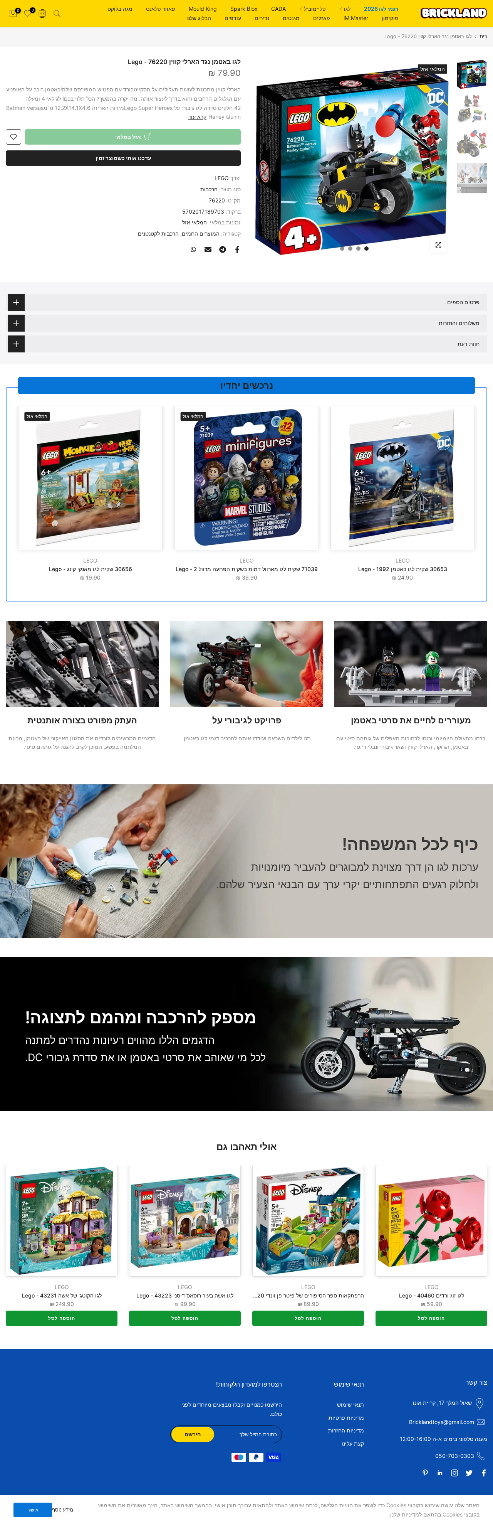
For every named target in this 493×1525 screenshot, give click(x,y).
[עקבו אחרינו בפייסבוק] (483, 1473)
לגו (347, 8)
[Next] (21, 1220)
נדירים (262, 18)
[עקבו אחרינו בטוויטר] (469, 1473)
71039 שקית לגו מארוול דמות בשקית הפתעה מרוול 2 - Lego (247, 569)
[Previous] (471, 1220)
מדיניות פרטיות (346, 1417)
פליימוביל (315, 8)
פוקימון (390, 18)
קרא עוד (197, 116)
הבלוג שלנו (198, 18)
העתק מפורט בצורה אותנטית (82, 720)
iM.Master (356, 18)
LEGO (222, 178)
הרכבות (209, 189)
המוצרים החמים (201, 233)
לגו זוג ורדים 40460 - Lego (431, 1295)
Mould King (203, 8)
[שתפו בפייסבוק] (237, 249)
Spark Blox (244, 8)
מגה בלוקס (119, 8)
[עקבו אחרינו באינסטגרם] (454, 1473)
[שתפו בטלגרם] (222, 249)
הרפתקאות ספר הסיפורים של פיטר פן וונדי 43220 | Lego (296, 1295)
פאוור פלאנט (160, 8)
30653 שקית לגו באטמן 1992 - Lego (402, 569)
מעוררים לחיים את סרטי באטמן (411, 720)
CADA (278, 8)
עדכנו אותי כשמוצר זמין (123, 158)
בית (483, 36)
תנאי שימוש (350, 1404)
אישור (33, 1510)
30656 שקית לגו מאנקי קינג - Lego (90, 569)
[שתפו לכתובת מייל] (208, 249)
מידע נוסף (62, 1509)
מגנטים (291, 18)
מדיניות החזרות (346, 1430)
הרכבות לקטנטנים (158, 233)
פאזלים (321, 18)
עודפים (233, 18)
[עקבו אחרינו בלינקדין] (439, 1473)
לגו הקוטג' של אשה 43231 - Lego (62, 1295)
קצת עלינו (353, 1443)
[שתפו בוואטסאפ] (193, 249)
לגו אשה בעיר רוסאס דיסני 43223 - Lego (184, 1295)
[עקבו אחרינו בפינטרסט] (425, 1473)
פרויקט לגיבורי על (246, 720)
